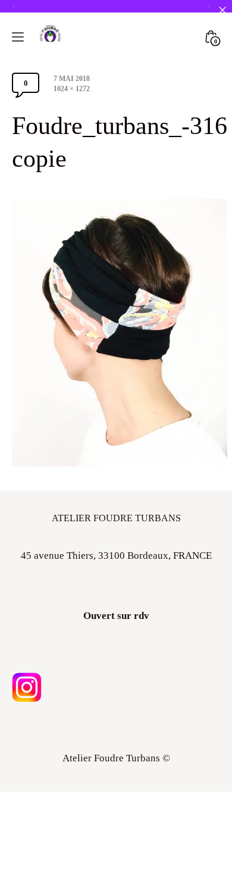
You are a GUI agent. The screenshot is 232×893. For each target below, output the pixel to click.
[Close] (222, 10)
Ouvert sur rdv (116, 615)
